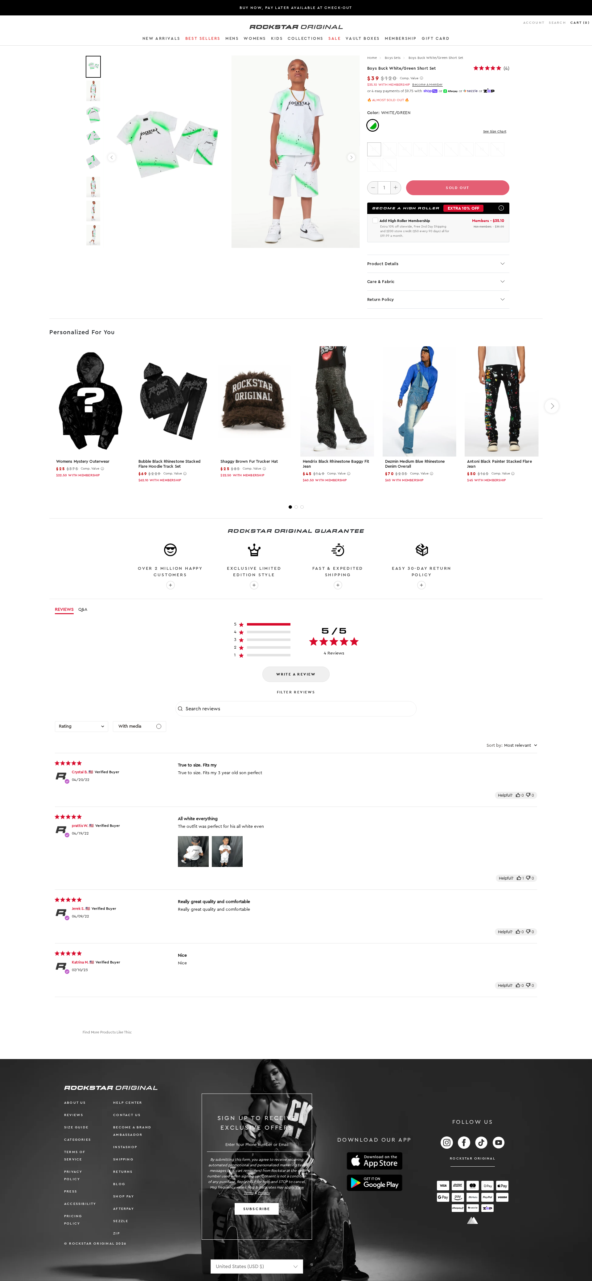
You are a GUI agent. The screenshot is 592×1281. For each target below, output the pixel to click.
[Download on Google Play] (374, 1183)
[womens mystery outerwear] (90, 401)
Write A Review (296, 674)
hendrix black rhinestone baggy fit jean (336, 463)
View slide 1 (290, 507)
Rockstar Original (472, 1158)
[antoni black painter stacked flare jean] (501, 401)
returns (123, 1171)
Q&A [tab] (82, 609)
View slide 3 (302, 507)
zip (116, 1233)
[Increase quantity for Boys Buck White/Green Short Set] (395, 187)
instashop (125, 1147)
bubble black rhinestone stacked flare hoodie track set (169, 463)
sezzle (120, 1221)
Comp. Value (409, 78)
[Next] (351, 157)
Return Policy (380, 300)
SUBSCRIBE (256, 1208)
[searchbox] (300, 709)
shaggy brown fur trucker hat (249, 461)
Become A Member (427, 84)
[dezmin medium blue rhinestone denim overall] (419, 401)
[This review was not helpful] (528, 795)
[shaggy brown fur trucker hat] (255, 401)
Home (372, 58)
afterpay (123, 1208)
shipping (123, 1159)
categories (77, 1139)
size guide (76, 1127)
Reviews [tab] (64, 609)
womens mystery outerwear (82, 461)
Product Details (383, 264)
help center (127, 1102)
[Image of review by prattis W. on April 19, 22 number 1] (193, 851)
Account (534, 22)
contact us (127, 1115)
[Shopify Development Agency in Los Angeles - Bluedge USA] (473, 1220)
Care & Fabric (381, 282)
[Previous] (112, 157)
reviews (73, 1115)
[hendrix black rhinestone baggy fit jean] (337, 401)
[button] (161, 39)
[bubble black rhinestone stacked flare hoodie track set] (173, 401)
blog (119, 1184)
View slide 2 (296, 507)
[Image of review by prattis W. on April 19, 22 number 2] (227, 851)
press (70, 1191)
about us (75, 1102)
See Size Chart (494, 131)
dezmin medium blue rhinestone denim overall (415, 463)
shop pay (123, 1196)
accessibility (80, 1203)
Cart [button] (580, 22)
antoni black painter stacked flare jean (499, 463)
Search (557, 22)
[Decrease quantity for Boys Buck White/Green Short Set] (372, 187)
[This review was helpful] (518, 795)
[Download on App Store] (374, 1161)
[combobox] (81, 726)
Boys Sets (393, 58)
